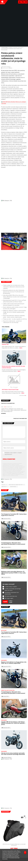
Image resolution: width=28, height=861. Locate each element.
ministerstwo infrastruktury (17, 484)
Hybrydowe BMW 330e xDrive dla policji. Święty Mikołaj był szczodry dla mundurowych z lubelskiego (15, 297)
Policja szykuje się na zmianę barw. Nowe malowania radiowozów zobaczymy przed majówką (13, 287)
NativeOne (14, 396)
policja (4, 484)
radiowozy (5, 486)
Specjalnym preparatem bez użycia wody (12, 593)
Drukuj (11, 68)
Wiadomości (10, 47)
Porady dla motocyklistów (7, 690)
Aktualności (15, 47)
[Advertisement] (14, 185)
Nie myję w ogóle (9, 598)
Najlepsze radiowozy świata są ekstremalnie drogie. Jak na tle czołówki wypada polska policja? (14, 312)
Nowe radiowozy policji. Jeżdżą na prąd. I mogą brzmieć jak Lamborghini (15, 308)
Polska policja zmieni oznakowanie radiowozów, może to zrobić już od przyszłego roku (12, 48)
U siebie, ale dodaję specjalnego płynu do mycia (13, 589)
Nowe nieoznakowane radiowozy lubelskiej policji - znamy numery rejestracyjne (14, 316)
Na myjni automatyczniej (11, 596)
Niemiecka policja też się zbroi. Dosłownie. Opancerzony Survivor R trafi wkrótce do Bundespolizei (13, 292)
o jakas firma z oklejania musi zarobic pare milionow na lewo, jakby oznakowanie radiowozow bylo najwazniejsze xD (13, 410)
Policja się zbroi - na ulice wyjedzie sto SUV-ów (15, 319)
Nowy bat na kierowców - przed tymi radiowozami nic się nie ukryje (12, 321)
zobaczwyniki (10, 601)
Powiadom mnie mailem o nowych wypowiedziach (13, 453)
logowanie (19, 2)
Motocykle (3, 630)
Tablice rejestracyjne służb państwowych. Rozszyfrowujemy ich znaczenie (13, 304)
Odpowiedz (3, 413)
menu (26, 1)
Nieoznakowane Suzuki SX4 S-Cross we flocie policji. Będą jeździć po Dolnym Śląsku (14, 301)
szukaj (22, 2)
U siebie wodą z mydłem (11, 586)
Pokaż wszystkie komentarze (8, 403)
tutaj (10, 855)
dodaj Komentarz (9, 459)
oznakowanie (14, 486)
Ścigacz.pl (2, 2)
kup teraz (14, 848)
